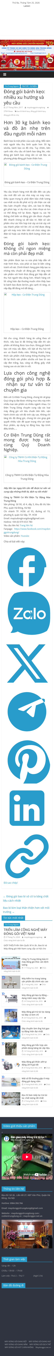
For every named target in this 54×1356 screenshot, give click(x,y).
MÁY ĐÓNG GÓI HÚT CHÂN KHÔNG (19, 1347)
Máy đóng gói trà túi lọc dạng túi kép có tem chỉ (36, 1013)
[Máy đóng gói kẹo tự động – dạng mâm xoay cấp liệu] (11, 993)
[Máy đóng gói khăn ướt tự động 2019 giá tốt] (11, 1060)
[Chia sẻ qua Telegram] (27, 734)
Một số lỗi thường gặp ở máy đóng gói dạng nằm (35, 1080)
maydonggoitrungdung (36, 107)
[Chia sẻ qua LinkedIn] (27, 830)
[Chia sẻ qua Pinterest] (27, 782)
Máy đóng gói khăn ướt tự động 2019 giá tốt (34, 1063)
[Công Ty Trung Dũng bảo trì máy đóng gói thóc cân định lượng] (11, 957)
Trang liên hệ (26, 525)
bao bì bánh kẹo (23, 111)
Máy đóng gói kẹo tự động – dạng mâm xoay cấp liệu (35, 996)
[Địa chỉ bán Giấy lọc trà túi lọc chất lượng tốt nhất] (11, 1093)
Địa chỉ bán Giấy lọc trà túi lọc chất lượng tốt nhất (34, 1096)
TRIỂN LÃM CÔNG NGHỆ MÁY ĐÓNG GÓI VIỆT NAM (25, 931)
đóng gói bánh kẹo (38, 111)
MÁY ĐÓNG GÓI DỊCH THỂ (40, 1344)
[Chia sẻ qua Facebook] (27, 589)
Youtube (25, 535)
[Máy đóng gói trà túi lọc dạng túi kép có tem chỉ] (11, 1010)
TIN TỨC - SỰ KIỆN (29, 86)
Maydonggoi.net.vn (43, 1347)
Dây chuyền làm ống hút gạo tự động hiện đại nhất (35, 1030)
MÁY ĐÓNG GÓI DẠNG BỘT (16, 1341)
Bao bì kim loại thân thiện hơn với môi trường (26, 910)
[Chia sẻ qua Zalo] (27, 638)
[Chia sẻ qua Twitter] (27, 686)
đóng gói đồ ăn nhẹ (11, 115)
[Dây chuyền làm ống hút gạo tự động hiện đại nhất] (11, 1027)
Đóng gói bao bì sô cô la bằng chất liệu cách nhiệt (25, 898)
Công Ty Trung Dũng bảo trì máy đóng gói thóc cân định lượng (35, 962)
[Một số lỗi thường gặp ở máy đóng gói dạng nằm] (11, 1077)
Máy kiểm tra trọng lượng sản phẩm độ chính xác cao (35, 980)
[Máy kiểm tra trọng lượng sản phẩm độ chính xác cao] (11, 977)
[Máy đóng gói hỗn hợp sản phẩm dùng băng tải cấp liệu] (11, 1043)
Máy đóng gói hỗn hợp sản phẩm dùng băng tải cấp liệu (36, 1046)
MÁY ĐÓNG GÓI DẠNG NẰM (16, 1344)
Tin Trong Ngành (12, 86)
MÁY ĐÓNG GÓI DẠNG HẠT (40, 1341)
